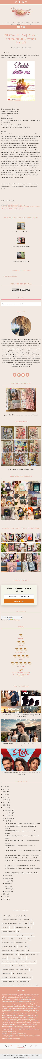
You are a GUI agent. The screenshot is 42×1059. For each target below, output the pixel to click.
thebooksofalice (15, 208)
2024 (5, 792)
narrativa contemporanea (9, 923)
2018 (5, 808)
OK (29, 1057)
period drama (24, 969)
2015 (5, 899)
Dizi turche (5, 939)
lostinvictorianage (21, 927)
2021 (5, 800)
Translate (17, 620)
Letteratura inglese (7, 962)
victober (26, 919)
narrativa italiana (20, 939)
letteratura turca (7, 946)
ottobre (8, 815)
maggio (7, 881)
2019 (5, 805)
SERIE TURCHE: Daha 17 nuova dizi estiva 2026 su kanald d (22, 744)
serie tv (4, 958)
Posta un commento (10, 276)
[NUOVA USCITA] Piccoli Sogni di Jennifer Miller (21, 873)
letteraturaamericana (28, 985)
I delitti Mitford (20, 965)
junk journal (25, 935)
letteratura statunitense (9, 985)
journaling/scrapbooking (9, 919)
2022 (5, 797)
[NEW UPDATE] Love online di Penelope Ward (21, 858)
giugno (7, 878)
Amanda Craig (6, 973)
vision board (5, 965)
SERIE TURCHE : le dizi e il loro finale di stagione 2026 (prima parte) (21, 715)
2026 (5, 787)
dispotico (25, 977)
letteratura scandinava (8, 935)
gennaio (8, 891)
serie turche (19, 942)
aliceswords (5, 942)
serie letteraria (20, 950)
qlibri (24, 958)
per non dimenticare (26, 962)
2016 (5, 896)
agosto (7, 821)
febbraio (8, 889)
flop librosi (5, 927)
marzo (7, 886)
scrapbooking (18, 915)
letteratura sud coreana (9, 977)
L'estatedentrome (26, 207)
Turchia (21, 946)
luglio (7, 875)
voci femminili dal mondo (27, 954)
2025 (5, 789)
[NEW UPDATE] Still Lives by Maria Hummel (20, 865)
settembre (9, 818)
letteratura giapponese (8, 931)
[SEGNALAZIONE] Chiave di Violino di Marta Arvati (22, 823)
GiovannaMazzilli (9, 207)
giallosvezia (5, 950)
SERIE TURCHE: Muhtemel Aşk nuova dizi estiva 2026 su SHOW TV (22, 773)
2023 (5, 794)
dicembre (8, 810)
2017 (5, 894)
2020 (5, 802)
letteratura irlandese (8, 981)
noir (14, 958)
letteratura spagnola (8, 969)
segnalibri (23, 981)
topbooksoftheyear (7, 954)
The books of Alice (15, 1046)
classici (26, 923)
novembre (8, 813)
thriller (4, 915)
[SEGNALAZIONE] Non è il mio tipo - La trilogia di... (22, 855)
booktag (19, 973)
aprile (7, 883)
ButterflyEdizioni (16, 205)
